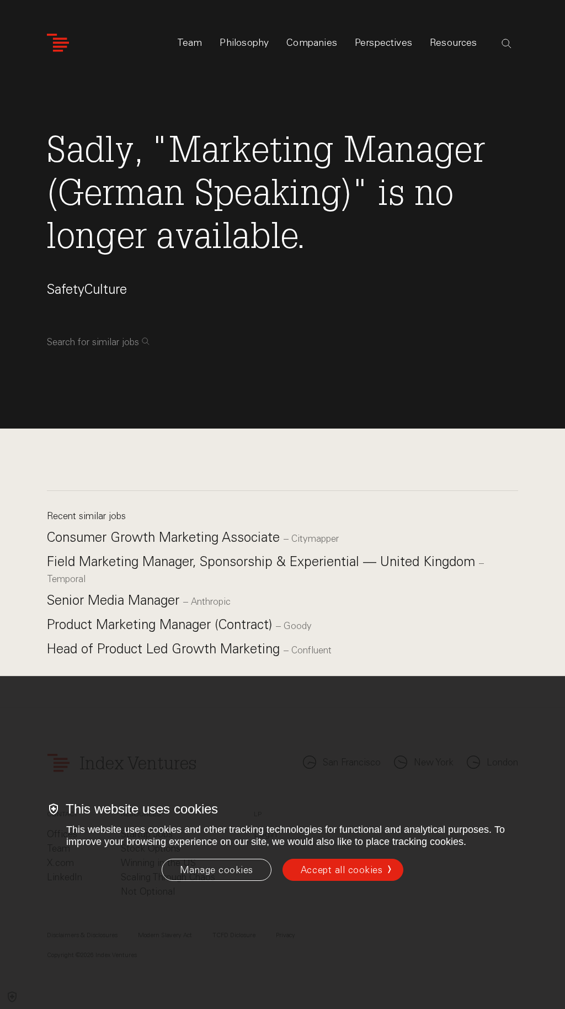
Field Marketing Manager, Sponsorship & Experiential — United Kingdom (263, 561)
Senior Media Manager (115, 600)
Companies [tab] (311, 42)
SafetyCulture (87, 289)
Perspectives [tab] (383, 42)
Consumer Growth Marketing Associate (165, 537)
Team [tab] (189, 42)
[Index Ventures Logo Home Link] (58, 43)
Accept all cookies (341, 869)
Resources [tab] (453, 42)
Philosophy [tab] (244, 42)
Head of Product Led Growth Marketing (165, 649)
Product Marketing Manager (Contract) (161, 624)
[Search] (506, 44)
